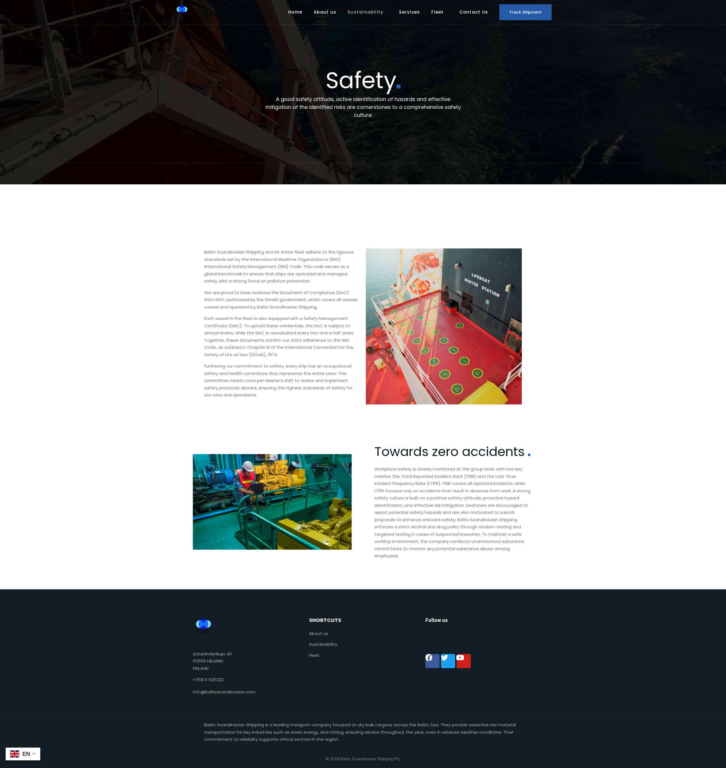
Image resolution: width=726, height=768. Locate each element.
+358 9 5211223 (208, 680)
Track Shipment (525, 12)
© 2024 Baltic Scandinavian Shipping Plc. (363, 758)
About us (325, 12)
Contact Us (473, 12)
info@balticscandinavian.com (224, 692)
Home (295, 12)
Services (409, 12)
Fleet (437, 12)
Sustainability (365, 12)
